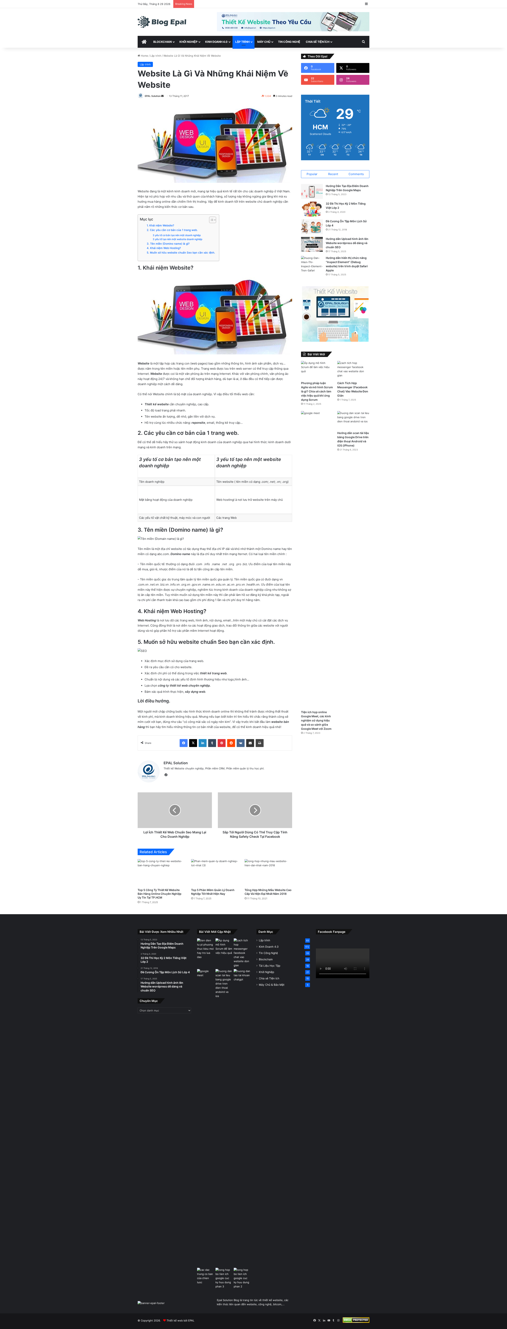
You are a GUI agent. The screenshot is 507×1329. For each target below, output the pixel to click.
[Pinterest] (222, 743)
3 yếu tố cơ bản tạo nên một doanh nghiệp (177, 235)
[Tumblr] (212, 743)
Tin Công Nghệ (289, 41)
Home (144, 55)
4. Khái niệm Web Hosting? (164, 248)
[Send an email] (162, 95)
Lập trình (242, 41)
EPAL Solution (153, 95)
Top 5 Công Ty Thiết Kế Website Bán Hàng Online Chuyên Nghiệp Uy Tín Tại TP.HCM (159, 893)
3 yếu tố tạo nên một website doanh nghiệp (177, 239)
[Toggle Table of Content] (210, 220)
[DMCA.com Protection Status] (356, 1321)
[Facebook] (184, 743)
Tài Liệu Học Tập (269, 965)
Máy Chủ (263, 41)
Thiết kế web (175, 1320)
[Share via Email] (250, 743)
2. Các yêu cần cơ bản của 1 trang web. (172, 230)
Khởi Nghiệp (188, 41)
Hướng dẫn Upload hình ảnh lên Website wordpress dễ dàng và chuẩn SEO (347, 243)
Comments (356, 174)
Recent (333, 174)
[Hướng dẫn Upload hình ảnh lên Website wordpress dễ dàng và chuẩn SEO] (312, 244)
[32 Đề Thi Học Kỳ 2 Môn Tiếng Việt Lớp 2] (312, 209)
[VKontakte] (241, 743)
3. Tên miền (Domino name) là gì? (168, 243)
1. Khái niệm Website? (160, 225)
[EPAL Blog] (162, 22)
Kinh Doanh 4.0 (216, 41)
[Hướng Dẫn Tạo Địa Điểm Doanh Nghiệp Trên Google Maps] (312, 191)
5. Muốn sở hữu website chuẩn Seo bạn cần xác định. (181, 252)
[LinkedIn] (203, 743)
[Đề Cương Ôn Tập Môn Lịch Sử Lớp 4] (312, 226)
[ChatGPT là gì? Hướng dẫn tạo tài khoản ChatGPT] (242, 975)
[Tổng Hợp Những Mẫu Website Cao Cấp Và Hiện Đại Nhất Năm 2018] (268, 872)
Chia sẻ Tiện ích (317, 41)
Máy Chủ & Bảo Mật (271, 984)
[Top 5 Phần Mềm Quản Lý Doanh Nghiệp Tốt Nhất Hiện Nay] (215, 872)
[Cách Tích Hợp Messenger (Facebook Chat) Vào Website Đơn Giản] (353, 370)
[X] (193, 743)
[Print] (260, 743)
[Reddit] (231, 743)
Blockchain (162, 41)
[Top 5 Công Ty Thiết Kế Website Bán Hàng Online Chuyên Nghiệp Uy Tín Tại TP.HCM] (161, 872)
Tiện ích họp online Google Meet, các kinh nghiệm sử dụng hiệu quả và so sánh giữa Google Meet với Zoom (316, 720)
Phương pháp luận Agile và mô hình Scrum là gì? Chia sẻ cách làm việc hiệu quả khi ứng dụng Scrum (317, 391)
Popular (312, 174)
